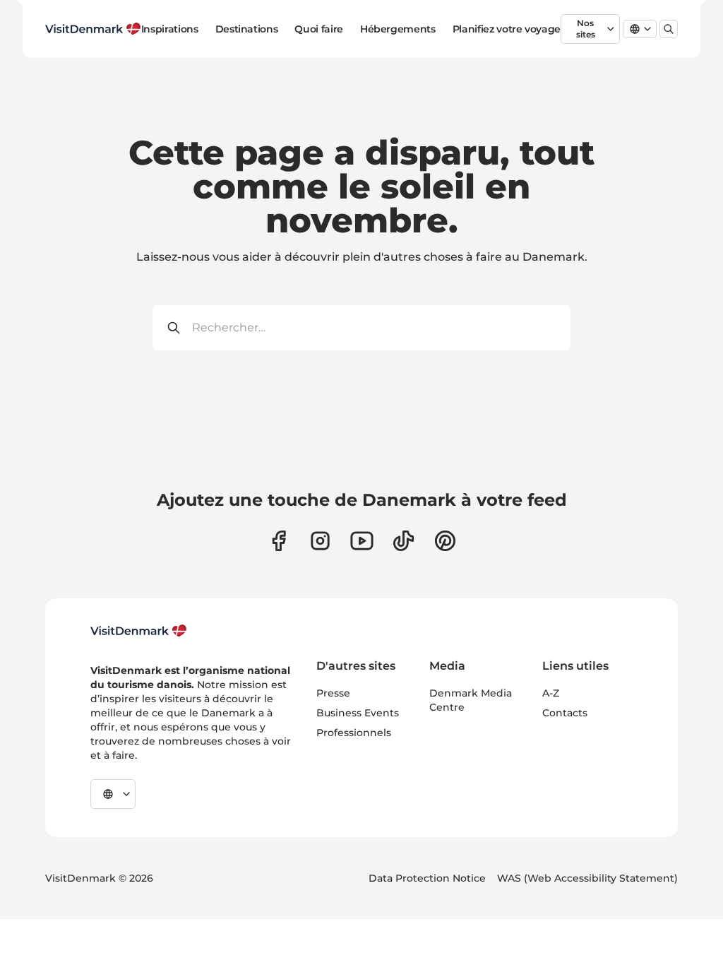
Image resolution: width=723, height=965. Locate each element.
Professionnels (353, 732)
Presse (333, 693)
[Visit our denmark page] (278, 540)
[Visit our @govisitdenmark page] (403, 540)
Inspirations (169, 29)
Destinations (246, 29)
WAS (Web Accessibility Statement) (587, 878)
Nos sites (585, 29)
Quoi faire (318, 29)
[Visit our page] (320, 540)
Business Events (357, 712)
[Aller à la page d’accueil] (93, 29)
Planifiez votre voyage (507, 29)
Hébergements (398, 29)
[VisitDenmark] (138, 631)
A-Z (550, 693)
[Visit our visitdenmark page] (361, 540)
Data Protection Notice (427, 878)
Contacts (564, 712)
